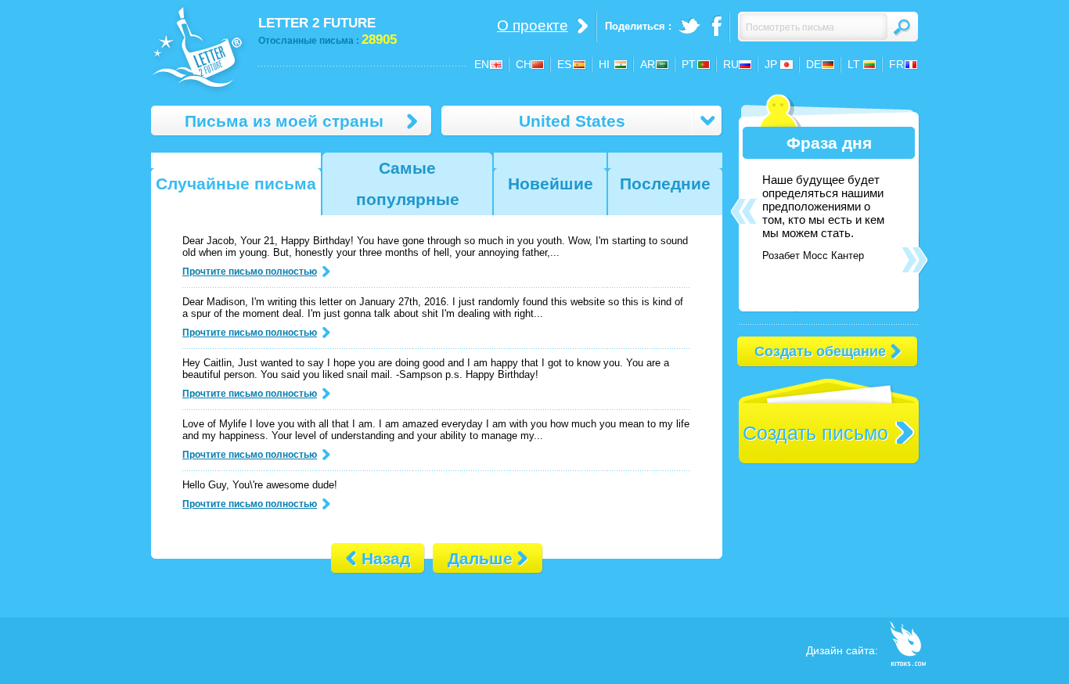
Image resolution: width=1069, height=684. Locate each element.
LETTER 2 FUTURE (317, 23)
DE (813, 64)
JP (771, 64)
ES (564, 64)
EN (481, 64)
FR (896, 64)
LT (854, 64)
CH (523, 64)
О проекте (532, 25)
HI (604, 64)
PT (689, 64)
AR (647, 64)
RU (731, 64)
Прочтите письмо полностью (249, 271)
